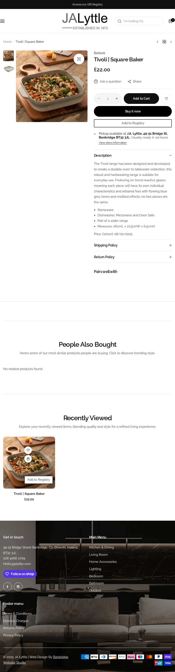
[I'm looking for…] (119, 21)
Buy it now (132, 111)
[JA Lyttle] (85, 21)
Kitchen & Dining (101, 547)
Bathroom (96, 583)
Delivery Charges (15, 621)
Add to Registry (133, 123)
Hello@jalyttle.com (17, 564)
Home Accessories (103, 562)
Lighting (95, 569)
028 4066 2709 (14, 558)
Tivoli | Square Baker (29, 494)
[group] (52, 86)
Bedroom (96, 576)
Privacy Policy (13, 635)
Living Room (98, 555)
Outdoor (95, 590)
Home (7, 41)
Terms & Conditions (17, 614)
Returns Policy (13, 628)
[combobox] (138, 21)
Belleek (99, 53)
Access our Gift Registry (87, 4)
